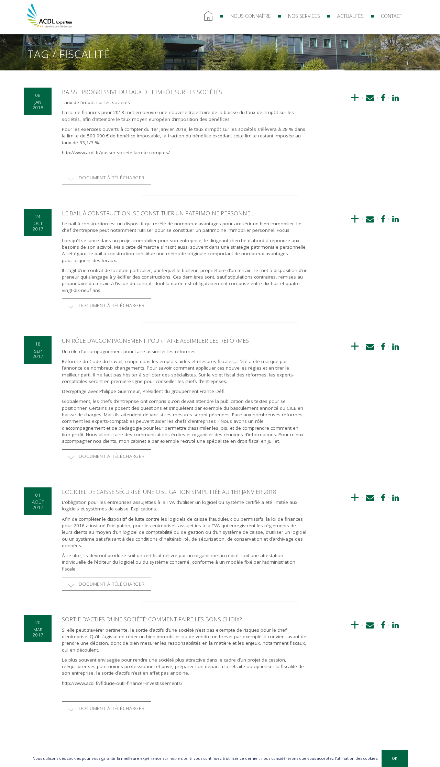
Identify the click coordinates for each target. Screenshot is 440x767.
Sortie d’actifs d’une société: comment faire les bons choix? (152, 619)
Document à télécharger (111, 177)
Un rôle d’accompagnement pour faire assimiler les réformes (155, 341)
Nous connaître (250, 16)
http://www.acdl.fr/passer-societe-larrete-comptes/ (116, 152)
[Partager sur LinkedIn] (394, 97)
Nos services (304, 16)
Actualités (350, 16)
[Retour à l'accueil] (49, 15)
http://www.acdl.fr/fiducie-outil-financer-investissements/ (122, 683)
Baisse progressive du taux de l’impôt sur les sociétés (142, 92)
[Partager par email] (370, 97)
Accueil (208, 16)
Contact (391, 16)
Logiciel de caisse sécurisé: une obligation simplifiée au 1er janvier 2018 (169, 492)
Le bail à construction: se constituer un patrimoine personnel (157, 213)
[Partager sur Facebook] (383, 97)
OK (394, 758)
